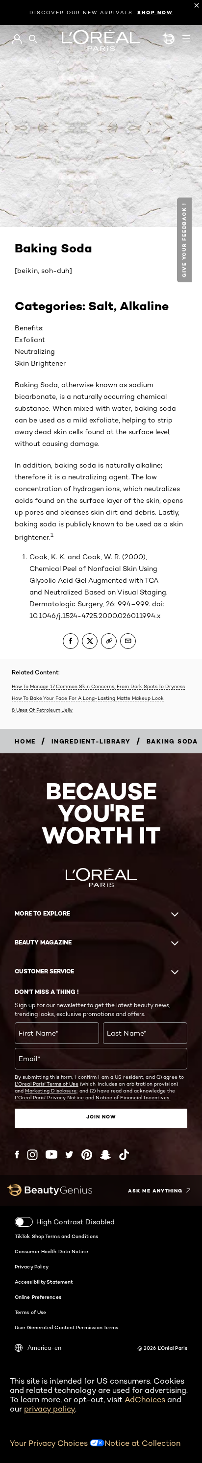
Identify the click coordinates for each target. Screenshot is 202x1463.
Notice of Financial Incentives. (133, 1097)
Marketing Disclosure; (51, 1090)
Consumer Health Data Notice (51, 1251)
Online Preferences (38, 1297)
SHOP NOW (155, 12)
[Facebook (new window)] (17, 1154)
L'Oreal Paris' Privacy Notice (49, 1097)
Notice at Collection (142, 1443)
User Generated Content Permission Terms (66, 1327)
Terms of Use (30, 1312)
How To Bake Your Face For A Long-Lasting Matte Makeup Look (88, 698)
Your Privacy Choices (50, 1443)
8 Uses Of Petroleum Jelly (42, 710)
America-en (44, 1347)
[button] (185, 240)
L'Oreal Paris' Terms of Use (46, 1084)
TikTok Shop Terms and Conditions (56, 1236)
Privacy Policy (32, 1266)
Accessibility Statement (44, 1282)
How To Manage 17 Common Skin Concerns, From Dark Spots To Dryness (98, 686)
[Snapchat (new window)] (105, 1154)
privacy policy (49, 1408)
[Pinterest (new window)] (86, 1154)
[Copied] (109, 641)
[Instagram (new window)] (32, 1154)
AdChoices (145, 1399)
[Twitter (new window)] (69, 1155)
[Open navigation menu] (186, 38)
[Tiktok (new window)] (124, 1154)
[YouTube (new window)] (51, 1154)
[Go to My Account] (17, 39)
